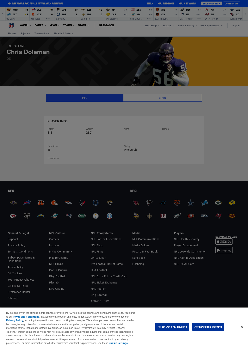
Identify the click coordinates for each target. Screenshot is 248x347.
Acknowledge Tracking (208, 326)
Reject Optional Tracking (172, 326)
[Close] (242, 327)
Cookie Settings (118, 342)
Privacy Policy (14, 320)
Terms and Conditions (26, 316)
